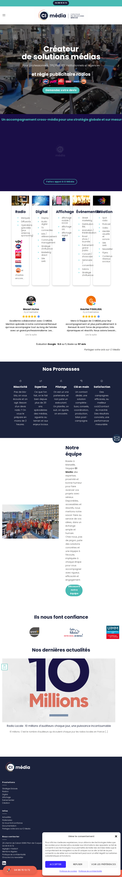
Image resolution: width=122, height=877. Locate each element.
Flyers (105, 252)
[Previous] (8, 633)
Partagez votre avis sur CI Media (16, 828)
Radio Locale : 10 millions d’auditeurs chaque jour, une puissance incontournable (59, 726)
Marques (25, 218)
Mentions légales (9, 851)
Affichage (6, 797)
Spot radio (105, 219)
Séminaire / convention (88, 263)
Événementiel (8, 800)
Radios (5, 791)
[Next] (113, 633)
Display (45, 218)
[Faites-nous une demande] (117, 438)
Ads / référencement (49, 235)
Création (6, 803)
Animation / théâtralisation (89, 231)
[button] (116, 836)
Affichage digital (66, 234)
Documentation (9, 826)
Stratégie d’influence (47, 247)
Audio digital (44, 223)
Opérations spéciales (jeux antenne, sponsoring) (27, 230)
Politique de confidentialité (90, 871)
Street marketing (87, 219)
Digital (5, 794)
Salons (85, 269)
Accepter (55, 864)
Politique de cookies (68, 871)
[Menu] (4, 15)
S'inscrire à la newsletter (12, 857)
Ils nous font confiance (12, 823)
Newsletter (107, 249)
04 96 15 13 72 (22, 869)
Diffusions (26, 221)
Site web (43, 259)
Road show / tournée (86, 239)
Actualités (6, 817)
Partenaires (7, 820)
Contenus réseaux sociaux (107, 259)
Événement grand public (87, 248)
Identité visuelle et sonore (106, 235)
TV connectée (47, 229)
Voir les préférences (103, 864)
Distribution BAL (87, 225)
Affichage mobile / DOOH (66, 221)
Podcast (106, 224)
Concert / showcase (87, 255)
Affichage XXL (66, 228)
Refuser (77, 864)
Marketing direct (46, 253)
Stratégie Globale (10, 788)
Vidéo (105, 228)
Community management (48, 241)
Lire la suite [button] (31, 334)
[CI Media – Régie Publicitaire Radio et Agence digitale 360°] (61, 15)
